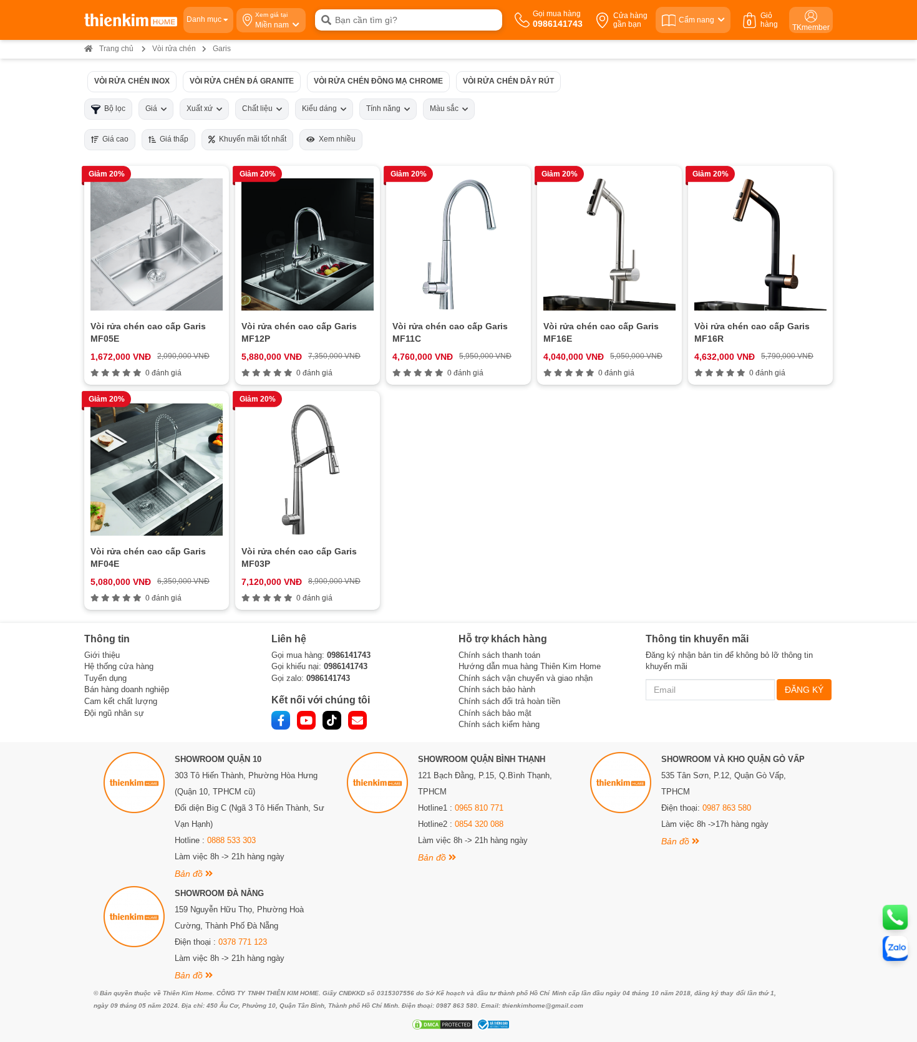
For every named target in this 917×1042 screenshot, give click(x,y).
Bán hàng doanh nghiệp (126, 689)
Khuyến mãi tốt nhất (250, 139)
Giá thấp (172, 139)
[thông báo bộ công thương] (491, 1024)
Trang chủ (116, 48)
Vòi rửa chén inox (132, 81)
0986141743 (349, 655)
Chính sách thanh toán (499, 655)
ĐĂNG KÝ (804, 690)
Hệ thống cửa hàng (118, 666)
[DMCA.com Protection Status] (440, 1024)
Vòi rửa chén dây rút (508, 81)
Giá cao (114, 139)
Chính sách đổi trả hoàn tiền (509, 701)
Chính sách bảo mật (494, 713)
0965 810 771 (479, 808)
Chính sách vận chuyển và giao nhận (525, 678)
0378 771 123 (242, 942)
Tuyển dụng (105, 678)
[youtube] (306, 720)
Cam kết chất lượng (120, 701)
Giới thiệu (102, 655)
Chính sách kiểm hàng (499, 724)
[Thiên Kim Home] (130, 20)
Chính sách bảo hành (496, 689)
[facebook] (280, 720)
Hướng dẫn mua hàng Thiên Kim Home (529, 666)
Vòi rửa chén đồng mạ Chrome (378, 81)
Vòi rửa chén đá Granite (242, 81)
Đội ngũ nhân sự (114, 713)
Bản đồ (190, 874)
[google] (357, 720)
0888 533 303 (231, 840)
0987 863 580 (726, 808)
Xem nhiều (335, 139)
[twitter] (332, 720)
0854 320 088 (479, 824)
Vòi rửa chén (174, 48)
